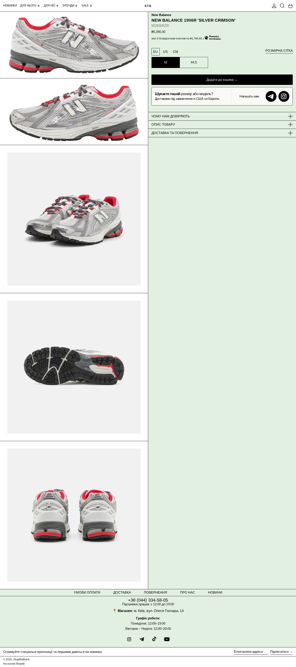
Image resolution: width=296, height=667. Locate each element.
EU (155, 51)
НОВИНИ (215, 592)
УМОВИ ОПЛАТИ (87, 592)
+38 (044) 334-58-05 (148, 600)
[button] (282, 5)
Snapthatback (21, 659)
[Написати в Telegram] (271, 96)
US (165, 51)
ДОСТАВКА (122, 592)
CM (175, 51)
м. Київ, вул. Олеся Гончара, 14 (159, 611)
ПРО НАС (187, 592)
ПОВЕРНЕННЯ (155, 592)
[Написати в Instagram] (283, 96)
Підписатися (279, 651)
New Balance (161, 15)
